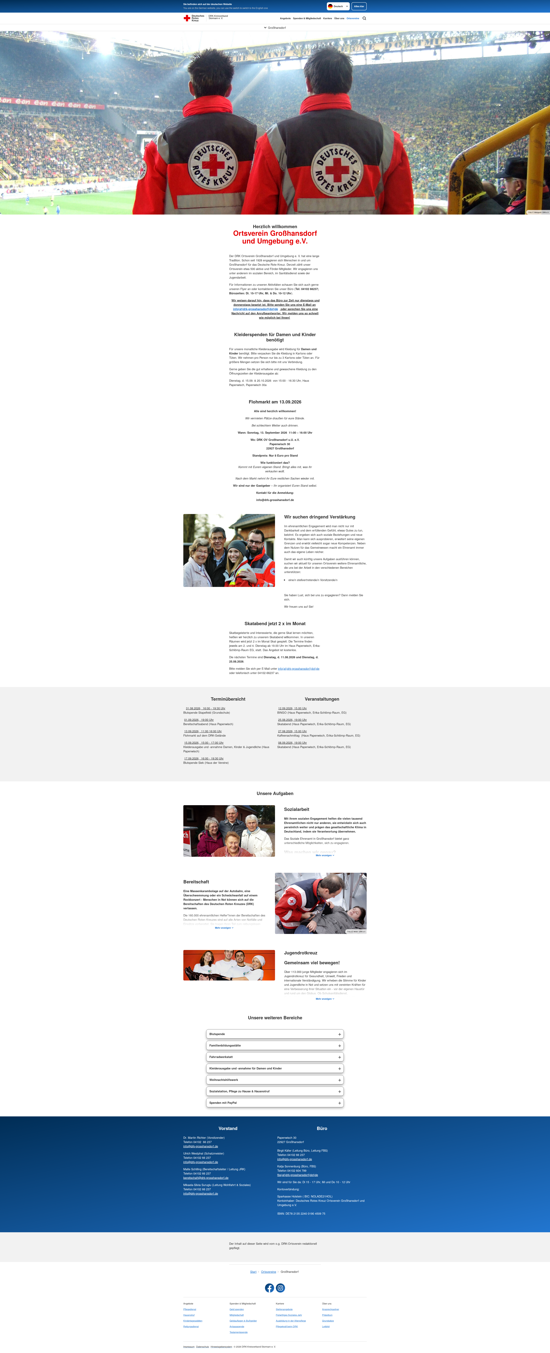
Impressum (189, 1346)
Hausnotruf (189, 1315)
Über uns (339, 18)
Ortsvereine (353, 18)
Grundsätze (328, 1320)
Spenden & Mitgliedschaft (307, 18)
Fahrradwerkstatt (221, 1057)
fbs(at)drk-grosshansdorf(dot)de (297, 1175)
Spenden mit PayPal (223, 1103)
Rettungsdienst (191, 1326)
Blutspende (217, 1034)
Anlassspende (237, 1326)
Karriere (327, 18)
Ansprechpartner (330, 1309)
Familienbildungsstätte (225, 1045)
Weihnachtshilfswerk (223, 1080)
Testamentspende (239, 1332)
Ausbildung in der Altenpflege (291, 1320)
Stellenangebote (284, 1309)
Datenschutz (202, 1346)
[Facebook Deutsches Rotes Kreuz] (269, 1288)
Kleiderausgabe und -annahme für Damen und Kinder (245, 1068)
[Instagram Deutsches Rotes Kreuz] (280, 1288)
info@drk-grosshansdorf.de (200, 1146)
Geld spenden (237, 1309)
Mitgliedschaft (237, 1315)
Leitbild (326, 1326)
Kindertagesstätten (192, 1320)
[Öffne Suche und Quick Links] (364, 18)
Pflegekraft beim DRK (287, 1326)
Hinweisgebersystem (221, 1346)
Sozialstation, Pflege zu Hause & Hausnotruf (239, 1091)
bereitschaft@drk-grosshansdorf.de (205, 1178)
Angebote (285, 18)
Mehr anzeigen (324, 855)
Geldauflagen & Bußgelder (243, 1320)
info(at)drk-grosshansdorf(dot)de (298, 668)
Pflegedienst (189, 1309)
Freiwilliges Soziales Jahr (289, 1315)
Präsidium (327, 1315)
